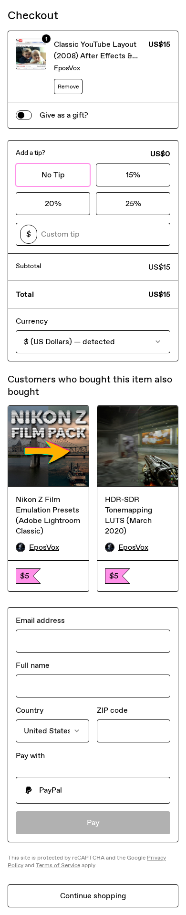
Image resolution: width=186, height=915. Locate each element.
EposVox (67, 68)
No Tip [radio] (53, 174)
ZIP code (112, 710)
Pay (93, 822)
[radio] (93, 790)
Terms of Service (58, 865)
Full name (33, 665)
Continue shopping (93, 895)
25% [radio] (133, 203)
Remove (68, 86)
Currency (32, 321)
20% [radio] (53, 203)
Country (29, 710)
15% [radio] (133, 174)
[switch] (24, 115)
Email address (40, 620)
